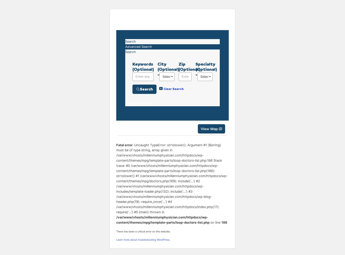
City (168, 67)
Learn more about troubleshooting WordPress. (143, 239)
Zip (189, 67)
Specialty (206, 67)
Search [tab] (130, 41)
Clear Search (174, 89)
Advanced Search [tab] (138, 47)
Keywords (143, 67)
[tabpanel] (172, 77)
